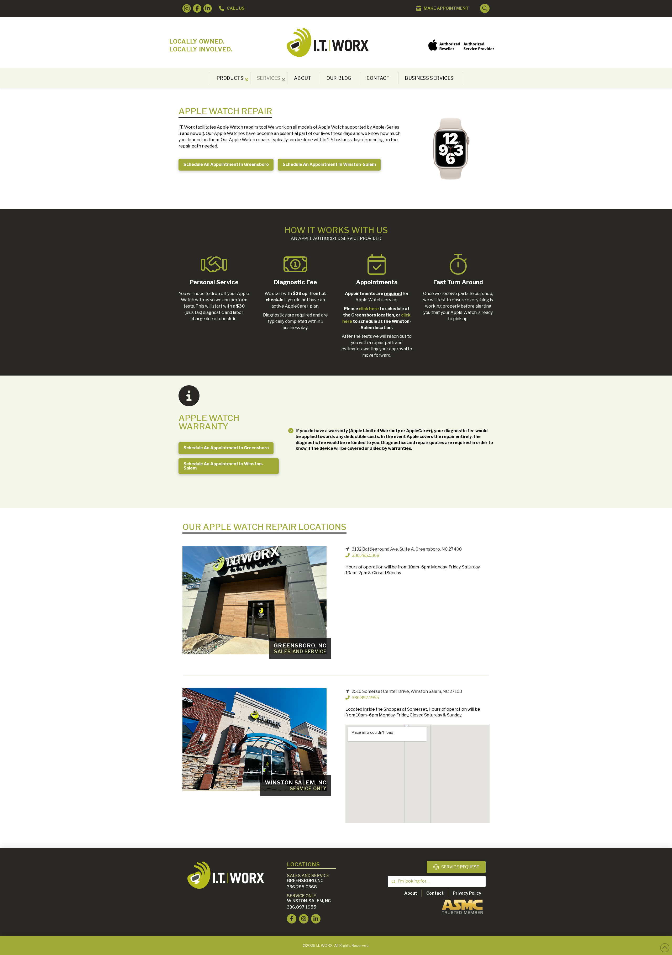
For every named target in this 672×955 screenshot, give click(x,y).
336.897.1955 (365, 697)
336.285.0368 (365, 555)
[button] (485, 8)
